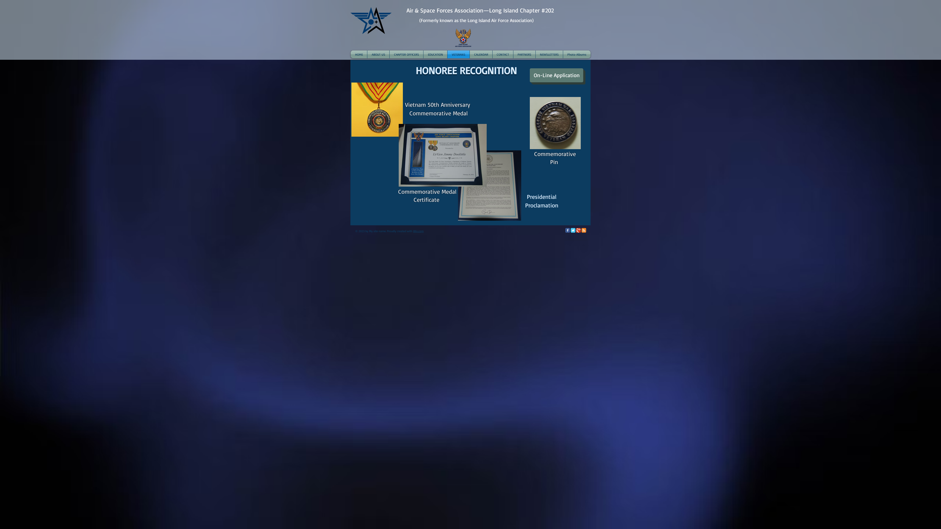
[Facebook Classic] (567, 230)
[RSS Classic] (584, 230)
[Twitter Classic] (573, 230)
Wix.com (418, 231)
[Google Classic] (578, 230)
